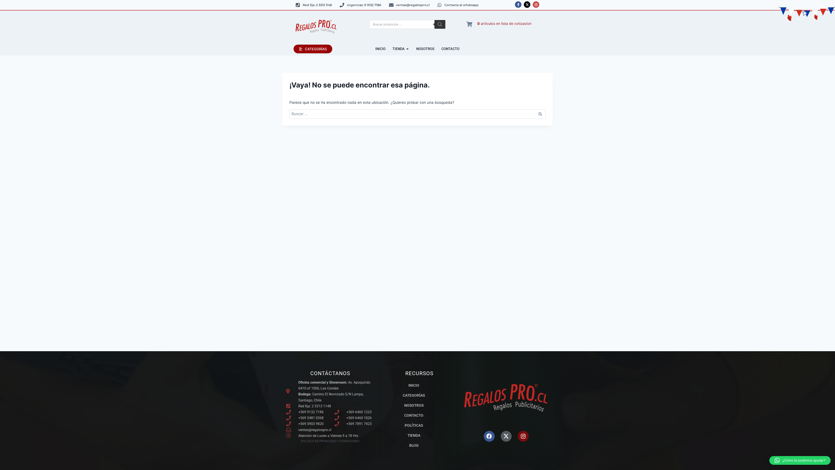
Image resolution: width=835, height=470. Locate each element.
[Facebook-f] (518, 4)
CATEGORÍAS (414, 395)
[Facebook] (489, 436)
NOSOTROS (414, 405)
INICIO (413, 385)
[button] (800, 460)
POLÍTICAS (414, 425)
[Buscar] (439, 24)
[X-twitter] (527, 4)
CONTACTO (413, 415)
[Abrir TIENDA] (407, 49)
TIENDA (413, 435)
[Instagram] (536, 4)
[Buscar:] (417, 114)
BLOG (414, 445)
